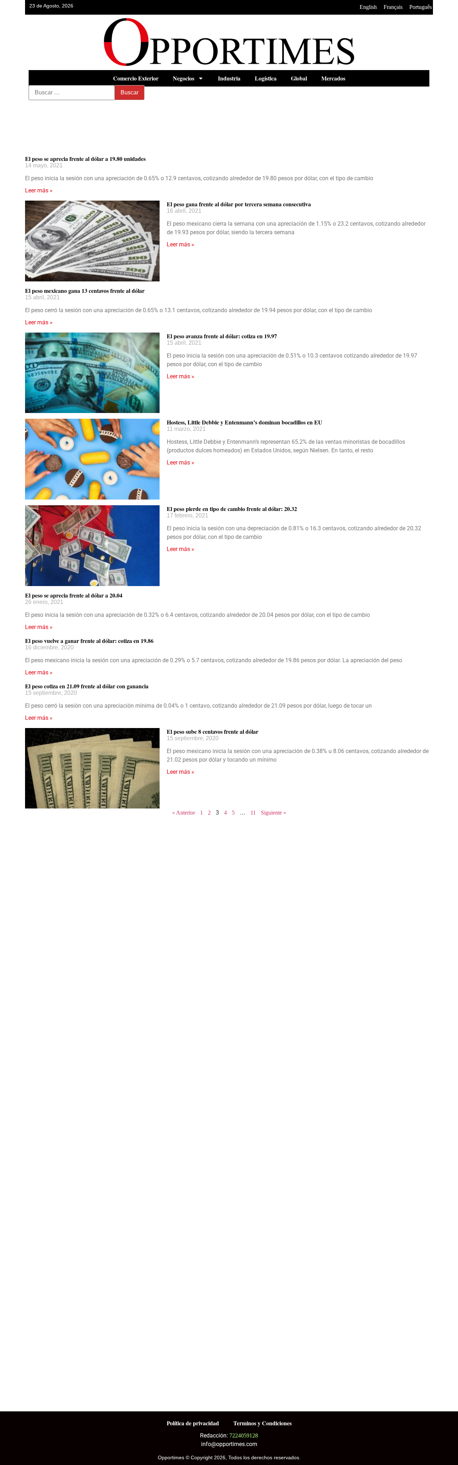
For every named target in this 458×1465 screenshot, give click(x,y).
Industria (229, 78)
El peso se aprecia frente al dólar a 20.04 (73, 595)
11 (253, 813)
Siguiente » (273, 813)
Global (299, 78)
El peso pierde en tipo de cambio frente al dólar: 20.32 (232, 509)
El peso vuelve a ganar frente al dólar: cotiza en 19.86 (89, 640)
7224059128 (243, 1435)
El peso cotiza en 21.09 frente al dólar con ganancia (86, 686)
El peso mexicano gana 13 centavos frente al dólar (85, 290)
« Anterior (183, 813)
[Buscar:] (72, 92)
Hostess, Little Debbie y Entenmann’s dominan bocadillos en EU (244, 422)
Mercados (333, 78)
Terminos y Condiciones (262, 1423)
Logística (266, 78)
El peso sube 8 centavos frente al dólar (212, 731)
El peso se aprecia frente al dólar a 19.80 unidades (85, 158)
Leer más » (39, 190)
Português (420, 7)
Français (393, 7)
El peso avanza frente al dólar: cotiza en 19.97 (222, 336)
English (368, 7)
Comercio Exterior (136, 78)
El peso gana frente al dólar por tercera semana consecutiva (239, 204)
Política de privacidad (193, 1423)
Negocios (183, 78)
